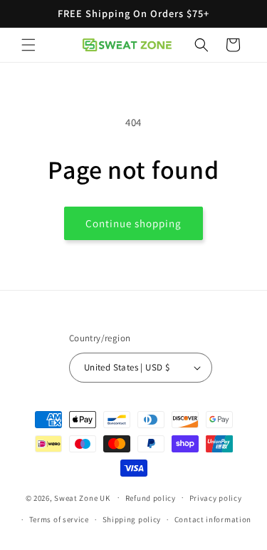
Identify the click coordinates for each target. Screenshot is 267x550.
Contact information (212, 519)
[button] (28, 45)
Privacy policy (215, 498)
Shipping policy (132, 519)
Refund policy (150, 498)
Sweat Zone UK (82, 497)
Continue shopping (133, 223)
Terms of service (59, 519)
